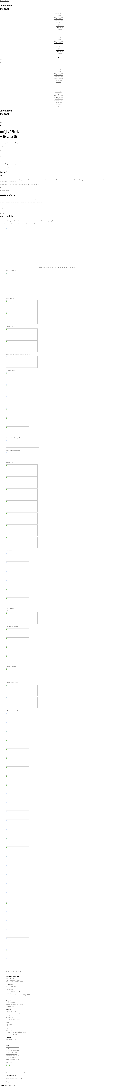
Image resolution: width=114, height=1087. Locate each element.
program (58, 15)
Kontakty (8, 1015)
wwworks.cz (17, 1081)
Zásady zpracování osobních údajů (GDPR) (18, 995)
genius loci (60, 27)
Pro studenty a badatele (13, 1019)
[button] (57, 33)
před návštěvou (58, 19)
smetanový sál (60, 26)
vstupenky (58, 13)
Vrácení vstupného (11, 1034)
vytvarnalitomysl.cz (12, 1052)
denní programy (58, 17)
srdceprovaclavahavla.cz (13, 1059)
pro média (60, 29)
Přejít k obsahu (4, 1)
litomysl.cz (9, 1062)
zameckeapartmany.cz (12, 1055)
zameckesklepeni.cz (12, 1057)
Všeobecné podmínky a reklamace (16, 1032)
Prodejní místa (10, 1006)
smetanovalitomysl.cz (12, 1047)
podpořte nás (59, 20)
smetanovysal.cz (11, 1049)
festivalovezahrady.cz (12, 1050)
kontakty (58, 22)
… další (58, 24)
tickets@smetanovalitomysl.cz (15, 1004)
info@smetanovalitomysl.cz (14, 1013)
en (58, 83)
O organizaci (9, 989)
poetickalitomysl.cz (11, 1054)
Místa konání (9, 1017)
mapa (18, 980)
